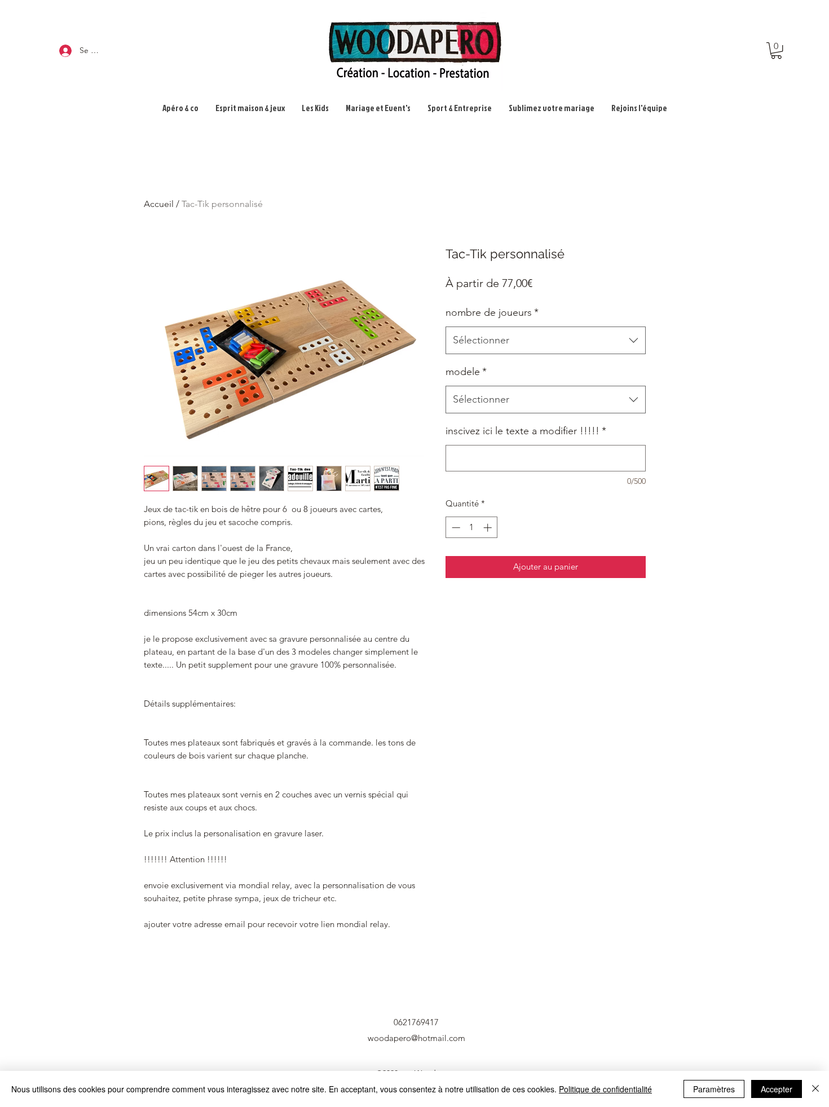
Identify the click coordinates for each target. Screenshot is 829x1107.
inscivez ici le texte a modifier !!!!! (526, 431)
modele (466, 371)
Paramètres (714, 1089)
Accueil (159, 204)
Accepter (776, 1089)
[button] (776, 50)
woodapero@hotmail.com (416, 1038)
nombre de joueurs (492, 312)
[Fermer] (815, 1089)
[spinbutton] (471, 527)
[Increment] (488, 527)
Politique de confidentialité (605, 1089)
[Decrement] (454, 527)
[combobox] (546, 341)
